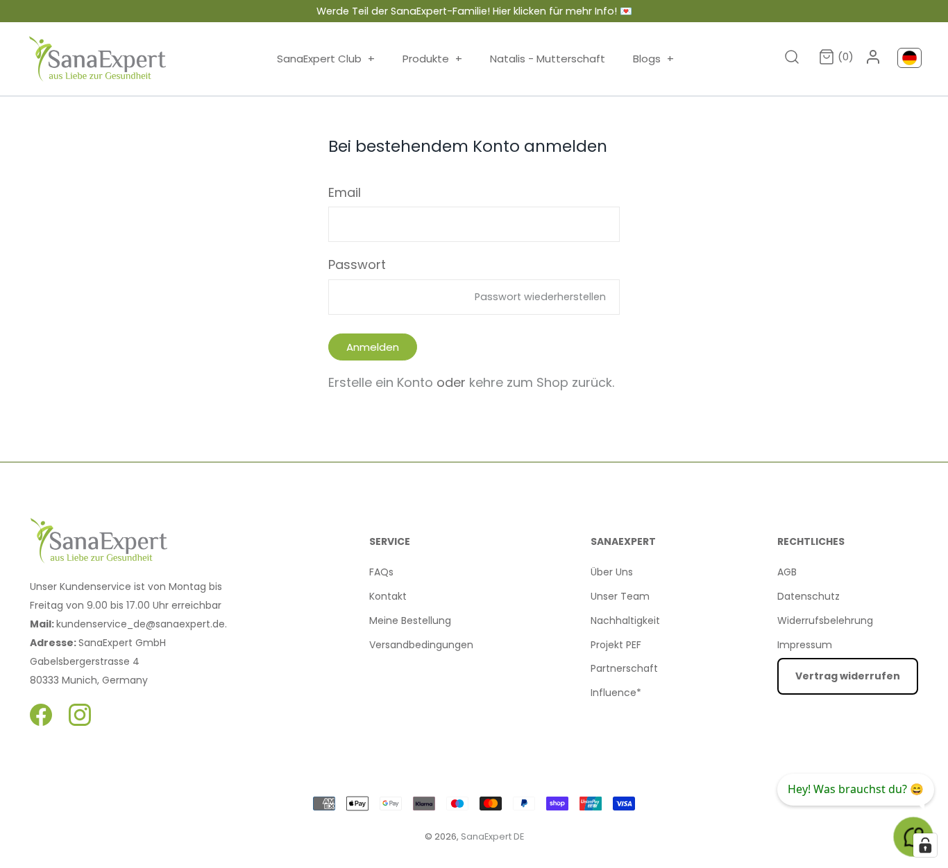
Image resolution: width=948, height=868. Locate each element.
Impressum (804, 645)
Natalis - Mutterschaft (547, 58)
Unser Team (620, 596)
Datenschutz (808, 596)
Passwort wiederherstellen (540, 297)
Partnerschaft (624, 668)
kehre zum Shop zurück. (541, 382)
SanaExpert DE (492, 836)
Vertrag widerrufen (847, 676)
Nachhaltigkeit (625, 620)
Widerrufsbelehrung (825, 620)
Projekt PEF (616, 645)
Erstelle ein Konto (380, 382)
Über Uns (612, 572)
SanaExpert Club (326, 58)
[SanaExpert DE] (98, 59)
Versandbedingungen (421, 645)
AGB (787, 572)
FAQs (381, 572)
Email (344, 192)
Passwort (357, 264)
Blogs (653, 58)
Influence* (616, 693)
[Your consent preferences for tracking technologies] (925, 845)
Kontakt (388, 596)
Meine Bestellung (410, 620)
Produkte (432, 58)
